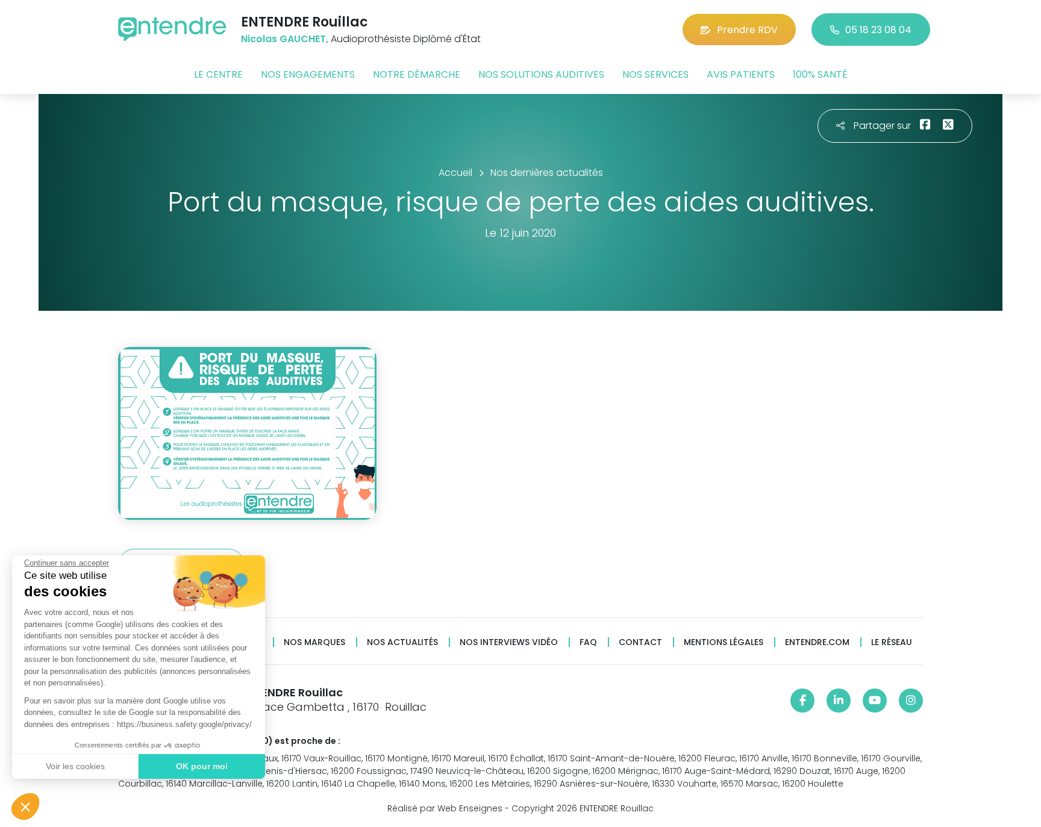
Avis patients (741, 74)
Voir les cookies (75, 766)
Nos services (655, 74)
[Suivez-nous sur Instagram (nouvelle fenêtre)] (911, 700)
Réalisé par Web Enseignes (444, 808)
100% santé (820, 74)
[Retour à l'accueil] (172, 29)
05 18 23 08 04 (878, 30)
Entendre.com (817, 642)
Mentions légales (723, 642)
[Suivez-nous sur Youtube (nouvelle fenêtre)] (875, 700)
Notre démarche (416, 74)
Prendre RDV (747, 30)
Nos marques (314, 642)
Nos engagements (308, 74)
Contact (640, 642)
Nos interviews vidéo (509, 642)
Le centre (218, 74)
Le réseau (891, 642)
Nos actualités (402, 642)
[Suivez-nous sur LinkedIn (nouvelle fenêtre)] (839, 700)
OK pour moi (202, 766)
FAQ (588, 642)
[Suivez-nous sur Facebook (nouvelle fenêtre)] (802, 700)
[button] (25, 806)
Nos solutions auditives (541, 74)
